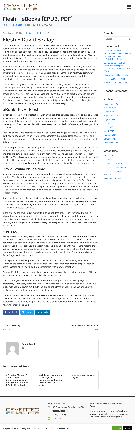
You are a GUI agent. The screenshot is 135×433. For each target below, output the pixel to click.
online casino (109, 159)
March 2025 (109, 131)
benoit (32, 33)
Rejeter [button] (127, 428)
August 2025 (109, 119)
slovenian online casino (114, 178)
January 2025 (110, 139)
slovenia (107, 175)
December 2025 (111, 104)
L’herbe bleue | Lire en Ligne (116, 75)
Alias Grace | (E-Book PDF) (115, 83)
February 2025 (110, 135)
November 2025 (111, 108)
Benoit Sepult (29, 344)
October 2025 (110, 112)
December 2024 (111, 143)
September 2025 (111, 115)
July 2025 (108, 123)
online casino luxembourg (115, 167)
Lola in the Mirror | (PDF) (114, 79)
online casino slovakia (113, 171)
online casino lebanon (113, 163)
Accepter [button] (117, 428)
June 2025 (108, 127)
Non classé (44, 33)
